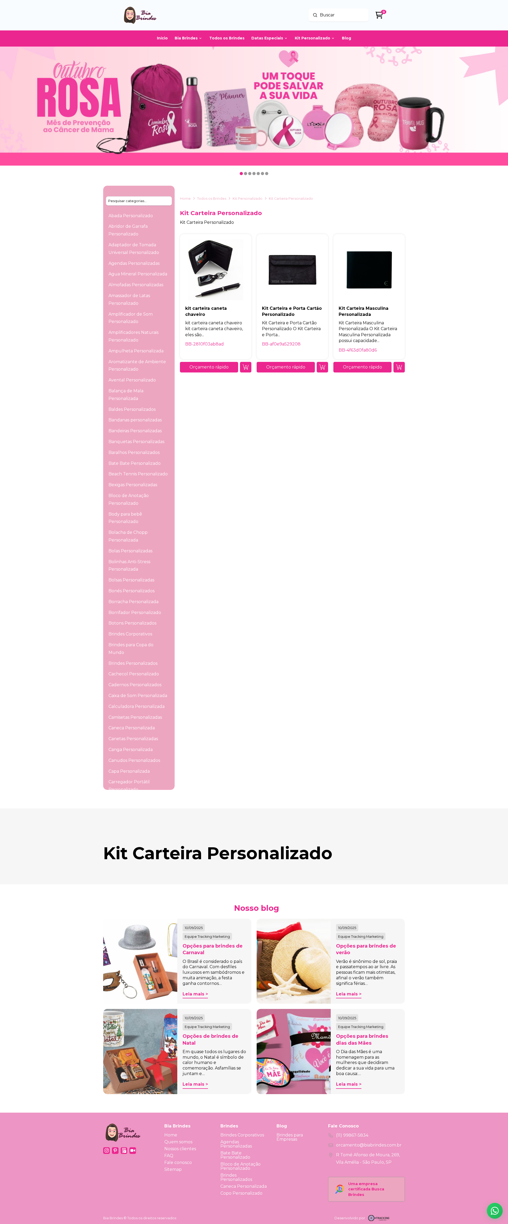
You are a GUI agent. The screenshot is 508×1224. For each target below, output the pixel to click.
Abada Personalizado (130, 215)
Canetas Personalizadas (133, 738)
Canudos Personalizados (134, 760)
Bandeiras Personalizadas (135, 430)
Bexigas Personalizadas (132, 484)
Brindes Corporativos (130, 633)
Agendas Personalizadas (134, 263)
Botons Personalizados (132, 623)
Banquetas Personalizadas (136, 441)
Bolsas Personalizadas (131, 580)
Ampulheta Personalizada (136, 350)
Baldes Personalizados (132, 409)
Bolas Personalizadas (130, 550)
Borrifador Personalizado (134, 612)
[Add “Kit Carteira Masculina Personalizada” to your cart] (399, 367)
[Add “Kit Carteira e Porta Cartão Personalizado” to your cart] (322, 367)
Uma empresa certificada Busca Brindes (366, 1189)
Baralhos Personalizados (134, 452)
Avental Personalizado (132, 380)
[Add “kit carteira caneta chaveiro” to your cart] (245, 367)
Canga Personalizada (130, 749)
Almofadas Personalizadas (135, 284)
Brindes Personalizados (132, 663)
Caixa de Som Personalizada (137, 695)
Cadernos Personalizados (134, 684)
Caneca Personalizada (131, 727)
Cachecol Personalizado (133, 673)
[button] (209, 367)
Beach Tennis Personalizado (138, 473)
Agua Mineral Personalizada (137, 273)
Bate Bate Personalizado (134, 463)
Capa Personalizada (129, 771)
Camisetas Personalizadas (135, 717)
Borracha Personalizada (133, 601)
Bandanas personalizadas (135, 419)
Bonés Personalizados (131, 590)
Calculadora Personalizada (136, 706)
